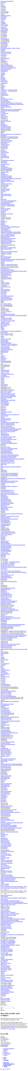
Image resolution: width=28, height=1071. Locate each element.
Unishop (5, 1055)
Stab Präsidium (4, 43)
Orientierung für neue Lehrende (8, 602)
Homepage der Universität (8, 1026)
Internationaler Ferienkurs (6, 871)
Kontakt (2, 182)
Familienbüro (4, 135)
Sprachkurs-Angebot (5, 189)
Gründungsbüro (4, 146)
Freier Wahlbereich (5, 402)
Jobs (2, 250)
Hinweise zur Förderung (6, 694)
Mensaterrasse (4, 325)
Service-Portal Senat (5, 289)
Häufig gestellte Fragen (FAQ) (7, 880)
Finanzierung (4, 771)
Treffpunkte (3, 671)
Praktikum (3, 526)
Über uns (3, 976)
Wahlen (2, 301)
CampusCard (4, 623)
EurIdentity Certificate (6, 963)
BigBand (3, 668)
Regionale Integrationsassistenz (8, 829)
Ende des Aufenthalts (5, 824)
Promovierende (4, 773)
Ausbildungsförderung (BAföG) (8, 531)
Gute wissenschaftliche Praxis (7, 713)
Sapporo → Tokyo (5, 905)
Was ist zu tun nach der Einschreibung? (9, 473)
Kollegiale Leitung (5, 756)
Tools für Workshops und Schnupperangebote (11, 428)
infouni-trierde (7, 1043)
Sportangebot (4, 151)
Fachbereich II (4, 61)
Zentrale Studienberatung (6, 239)
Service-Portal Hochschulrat (7, 295)
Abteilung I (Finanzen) (6, 217)
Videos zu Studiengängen (6, 426)
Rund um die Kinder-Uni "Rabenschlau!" (10, 414)
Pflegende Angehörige (6, 179)
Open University (4, 651)
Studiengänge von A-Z (6, 387)
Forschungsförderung (5, 684)
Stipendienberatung (5, 548)
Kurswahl (3, 821)
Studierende (3, 211)
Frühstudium (3, 421)
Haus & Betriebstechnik (6, 256)
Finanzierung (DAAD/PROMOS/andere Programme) (13, 919)
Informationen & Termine (6, 299)
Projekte (2, 972)
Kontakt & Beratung (5, 710)
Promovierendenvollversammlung (8, 758)
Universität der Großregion (7, 349)
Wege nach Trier (4, 803)
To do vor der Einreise (6, 843)
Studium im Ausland (5, 907)
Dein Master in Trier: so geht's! (8, 564)
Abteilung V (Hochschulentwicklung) (9, 264)
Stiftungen (3, 706)
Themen (2, 328)
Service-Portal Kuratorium (6, 298)
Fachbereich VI (4, 117)
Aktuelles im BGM (5, 139)
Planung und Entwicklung (6, 272)
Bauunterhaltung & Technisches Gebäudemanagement (13, 259)
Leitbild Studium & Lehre (6, 594)
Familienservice (4, 174)
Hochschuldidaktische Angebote (8, 588)
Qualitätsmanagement (5, 273)
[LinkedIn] (10, 1069)
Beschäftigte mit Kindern (6, 177)
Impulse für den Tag (5, 142)
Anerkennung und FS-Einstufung (8, 67)
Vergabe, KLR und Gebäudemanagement (10, 226)
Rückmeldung (4, 505)
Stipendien (3, 538)
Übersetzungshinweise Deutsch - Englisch (10, 945)
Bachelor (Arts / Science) (6, 391)
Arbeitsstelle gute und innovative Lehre (9, 267)
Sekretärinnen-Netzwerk (6, 277)
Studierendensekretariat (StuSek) (8, 238)
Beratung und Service (5, 619)
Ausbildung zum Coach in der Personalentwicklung (12, 633)
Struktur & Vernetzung (6, 753)
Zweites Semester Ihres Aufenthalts (9, 825)
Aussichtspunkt (4, 28)
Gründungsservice (5, 722)
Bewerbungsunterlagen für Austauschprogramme (12, 921)
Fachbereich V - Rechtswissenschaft (9, 89)
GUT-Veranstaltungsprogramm (8, 741)
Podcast (2, 20)
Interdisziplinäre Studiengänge (7, 389)
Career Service (4, 568)
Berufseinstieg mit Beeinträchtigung (9, 581)
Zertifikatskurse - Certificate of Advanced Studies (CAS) (13, 631)
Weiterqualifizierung (5, 770)
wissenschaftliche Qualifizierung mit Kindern (11, 178)
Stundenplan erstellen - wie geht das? (9, 486)
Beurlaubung (3, 495)
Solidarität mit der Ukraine (7, 805)
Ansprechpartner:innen (6, 846)
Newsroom (3, 723)
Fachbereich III (4, 70)
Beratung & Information (6, 769)
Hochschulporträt (4, 11)
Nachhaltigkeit (4, 31)
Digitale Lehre (4, 591)
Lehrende (3, 212)
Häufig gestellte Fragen (6, 106)
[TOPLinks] (3, 294)
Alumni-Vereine (4, 340)
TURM (2, 281)
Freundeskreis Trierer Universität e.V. (9, 344)
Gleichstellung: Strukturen (6, 168)
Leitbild (2, 14)
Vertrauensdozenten (5, 730)
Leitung (2, 220)
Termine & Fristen (5, 509)
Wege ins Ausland (5, 884)
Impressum (3, 979)
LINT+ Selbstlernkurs (6, 990)
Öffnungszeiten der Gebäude (7, 503)
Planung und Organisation (6, 863)
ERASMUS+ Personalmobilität (8, 942)
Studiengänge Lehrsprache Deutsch (9, 456)
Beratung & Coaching (6, 208)
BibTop (2, 327)
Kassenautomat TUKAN (6, 502)
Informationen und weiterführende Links (10, 717)
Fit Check (3, 558)
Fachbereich (3, 57)
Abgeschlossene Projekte (6, 318)
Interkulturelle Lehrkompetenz (7, 985)
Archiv (2, 369)
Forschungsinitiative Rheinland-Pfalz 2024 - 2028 (12, 697)
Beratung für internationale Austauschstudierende (12, 822)
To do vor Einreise (5, 865)
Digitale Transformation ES (7, 616)
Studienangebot (4, 93)
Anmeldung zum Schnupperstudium (9, 443)
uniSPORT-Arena (5, 323)
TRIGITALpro (4, 614)
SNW (2, 280)
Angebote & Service (5, 164)
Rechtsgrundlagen (5, 105)
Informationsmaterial (5, 946)
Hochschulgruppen (5, 663)
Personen (3, 97)
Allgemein (3, 74)
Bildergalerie (3, 409)
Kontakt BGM (4, 143)
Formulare (3, 537)
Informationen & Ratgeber (6, 738)
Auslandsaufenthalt (5, 525)
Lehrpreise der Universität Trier (8, 608)
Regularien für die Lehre (6, 595)
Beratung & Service (5, 676)
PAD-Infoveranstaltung (6, 926)
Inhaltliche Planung (5, 932)
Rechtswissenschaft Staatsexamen (8, 396)
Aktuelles (3, 73)
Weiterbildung (4, 620)
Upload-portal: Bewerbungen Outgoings (10, 920)
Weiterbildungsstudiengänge (7, 627)
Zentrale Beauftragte (5, 203)
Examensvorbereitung (5, 101)
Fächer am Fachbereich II (6, 65)
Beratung (3, 675)
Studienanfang (4, 470)
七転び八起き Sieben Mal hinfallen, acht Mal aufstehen (13, 898)
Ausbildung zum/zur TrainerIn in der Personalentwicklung (14, 635)
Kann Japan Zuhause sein (6, 895)
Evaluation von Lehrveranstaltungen (9, 601)
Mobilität (3, 658)
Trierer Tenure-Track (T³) (6, 752)
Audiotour (3, 22)
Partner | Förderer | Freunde (7, 333)
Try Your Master (4, 559)
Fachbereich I (4, 54)
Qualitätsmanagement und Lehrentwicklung (10, 618)
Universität (3, 6)
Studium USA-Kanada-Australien (8, 915)
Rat (1, 757)
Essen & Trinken (4, 659)
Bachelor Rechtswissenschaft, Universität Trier (11, 103)
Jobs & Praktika (4, 672)
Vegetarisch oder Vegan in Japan (8, 904)
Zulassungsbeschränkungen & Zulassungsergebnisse (12, 458)
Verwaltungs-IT (4, 276)
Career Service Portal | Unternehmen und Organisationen (13, 572)
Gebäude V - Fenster (5, 322)
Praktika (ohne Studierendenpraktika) (9, 251)
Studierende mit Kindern (6, 176)
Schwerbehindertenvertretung (7, 160)
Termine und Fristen (5, 842)
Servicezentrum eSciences (6, 183)
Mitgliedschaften (4, 352)
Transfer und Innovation (6, 275)
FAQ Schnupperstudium (6, 438)
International (3, 797)
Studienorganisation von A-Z (7, 490)
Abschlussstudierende (5, 807)
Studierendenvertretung (6, 194)
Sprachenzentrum (4, 185)
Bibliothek (3, 131)
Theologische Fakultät (6, 127)
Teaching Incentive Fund (6, 607)
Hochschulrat (4, 292)
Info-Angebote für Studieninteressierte (9, 430)
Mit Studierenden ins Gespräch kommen (10, 422)
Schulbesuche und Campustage (8, 427)
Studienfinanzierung (5, 529)
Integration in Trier (5, 947)
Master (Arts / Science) (6, 392)
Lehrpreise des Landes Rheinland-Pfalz (9, 610)
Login (2, 363)
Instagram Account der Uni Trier (8, 431)
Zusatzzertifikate (4, 401)
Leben (2, 654)
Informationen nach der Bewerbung (9, 826)
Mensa (4, 1051)
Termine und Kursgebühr (6, 874)
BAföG (2, 108)
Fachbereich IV (4, 80)
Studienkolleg (4, 464)
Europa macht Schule (5, 911)
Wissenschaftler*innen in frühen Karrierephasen (11, 764)
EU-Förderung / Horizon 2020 (7, 943)
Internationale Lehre (5, 593)
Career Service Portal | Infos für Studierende (11, 571)
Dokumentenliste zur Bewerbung (8, 457)
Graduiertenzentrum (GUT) (7, 735)
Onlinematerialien (5, 653)
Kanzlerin (3, 50)
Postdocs (3, 781)
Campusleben (4, 358)
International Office (5, 237)
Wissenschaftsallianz (5, 348)
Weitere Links (4, 964)
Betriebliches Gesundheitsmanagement (9, 136)
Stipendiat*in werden (5, 554)
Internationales (4, 125)
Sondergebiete (4, 221)
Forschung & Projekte (6, 126)
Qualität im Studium (5, 504)
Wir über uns (3, 153)
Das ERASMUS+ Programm (7, 939)
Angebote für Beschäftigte (6, 140)
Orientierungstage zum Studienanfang (9, 474)
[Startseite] (7, 1)
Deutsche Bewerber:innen (6, 452)
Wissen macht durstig (5, 440)
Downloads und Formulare (7, 99)
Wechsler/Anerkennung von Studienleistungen (11, 109)
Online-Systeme (4, 641)
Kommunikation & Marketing (7, 269)
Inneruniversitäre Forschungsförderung (9, 687)
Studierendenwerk (5, 350)
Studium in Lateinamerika (6, 917)
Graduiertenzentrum (5, 144)
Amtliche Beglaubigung (6, 451)
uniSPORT (3, 312)
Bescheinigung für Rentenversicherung (9, 494)
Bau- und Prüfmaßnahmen (7, 305)
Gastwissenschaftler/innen (6, 860)
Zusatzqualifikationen (5, 521)
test (1, 997)
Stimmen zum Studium (6, 339)
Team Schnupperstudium (6, 442)
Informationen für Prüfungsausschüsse (9, 518)
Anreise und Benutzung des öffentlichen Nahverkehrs (13, 877)
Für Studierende (4, 960)
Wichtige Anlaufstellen (6, 129)
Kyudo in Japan (4, 899)
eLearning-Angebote (5, 743)
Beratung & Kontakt (5, 813)
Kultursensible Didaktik (6, 986)
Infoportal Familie (5, 172)
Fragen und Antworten (6, 977)
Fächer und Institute (5, 58)
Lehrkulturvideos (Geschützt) (7, 992)
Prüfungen (3, 59)
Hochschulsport (4, 147)
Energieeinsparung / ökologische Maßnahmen (11, 331)
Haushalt (3, 222)
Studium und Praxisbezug (6, 577)
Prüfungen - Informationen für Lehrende (10, 516)
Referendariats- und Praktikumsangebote (10, 110)
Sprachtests (3, 191)
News (2, 353)
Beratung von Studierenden (7, 988)
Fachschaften (4, 199)
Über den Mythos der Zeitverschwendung (10, 900)
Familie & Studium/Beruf (6, 169)
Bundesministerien (5, 705)
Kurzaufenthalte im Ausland (7, 922)
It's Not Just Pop (4, 896)
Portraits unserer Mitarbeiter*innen (8, 247)
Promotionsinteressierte (6, 766)
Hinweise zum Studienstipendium (8, 696)
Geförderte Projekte (5, 346)
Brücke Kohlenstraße (5, 324)
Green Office (4, 33)
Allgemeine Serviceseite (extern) (8, 245)
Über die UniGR (4, 952)
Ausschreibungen (4, 229)
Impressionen (4, 37)
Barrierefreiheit (4, 332)
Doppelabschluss (4, 496)
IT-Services (6, 1052)
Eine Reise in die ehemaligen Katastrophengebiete (12, 902)
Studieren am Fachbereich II (7, 66)
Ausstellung (3, 23)
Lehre (2, 582)
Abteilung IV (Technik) (6, 252)
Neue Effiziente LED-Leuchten (8, 314)
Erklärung (3, 367)
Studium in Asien (4, 916)
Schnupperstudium (5, 434)
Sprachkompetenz (5, 989)
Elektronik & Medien (5, 258)
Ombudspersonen (5, 715)
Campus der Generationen (6, 638)
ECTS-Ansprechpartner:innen (7, 820)
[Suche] (1, 1006)
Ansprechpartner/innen (6, 230)
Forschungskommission (6, 731)
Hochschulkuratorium (5, 297)
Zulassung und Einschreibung (7, 851)
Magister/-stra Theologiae (6, 397)
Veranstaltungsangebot (6, 576)
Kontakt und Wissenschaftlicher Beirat (9, 881)
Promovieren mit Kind (6, 749)
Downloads (3, 994)
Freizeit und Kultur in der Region (8, 878)
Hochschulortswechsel (6, 500)
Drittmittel (3, 224)
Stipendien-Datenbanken (6, 547)
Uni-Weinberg (4, 35)
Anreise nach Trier (5, 372)
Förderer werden (4, 552)
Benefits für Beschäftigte (6, 249)
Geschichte (3, 18)
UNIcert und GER (5, 190)
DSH (2, 192)
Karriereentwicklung (5, 778)
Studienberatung (4, 839)
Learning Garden (4, 29)
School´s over (4, 432)
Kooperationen (4, 761)
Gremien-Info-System (5, 286)
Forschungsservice (5, 268)
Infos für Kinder (4, 415)
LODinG (3, 700)
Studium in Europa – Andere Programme (10, 913)
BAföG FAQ (4, 535)
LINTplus (3, 615)
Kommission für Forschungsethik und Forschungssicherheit (9, 733)
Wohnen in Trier (4, 834)
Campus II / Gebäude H (6, 311)
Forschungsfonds (4, 689)
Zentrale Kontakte (5, 1044)
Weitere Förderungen (5, 751)
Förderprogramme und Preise (7, 605)
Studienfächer (4, 398)
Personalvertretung (5, 156)
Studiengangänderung (5, 499)
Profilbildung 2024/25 (6, 15)
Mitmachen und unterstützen (7, 975)
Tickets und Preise (5, 152)
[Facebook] (2, 1069)
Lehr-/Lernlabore (4, 629)
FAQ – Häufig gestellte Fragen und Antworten (11, 827)
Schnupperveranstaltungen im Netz (8, 439)
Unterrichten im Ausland (6, 928)
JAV (2, 159)
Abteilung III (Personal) (6, 242)
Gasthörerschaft (4, 642)
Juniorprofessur (4, 788)
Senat (2, 288)
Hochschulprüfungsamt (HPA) (7, 236)
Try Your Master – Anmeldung (7, 563)
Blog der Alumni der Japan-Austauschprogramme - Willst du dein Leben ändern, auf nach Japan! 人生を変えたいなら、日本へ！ (14, 888)
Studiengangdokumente (6, 599)
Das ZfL (2, 207)
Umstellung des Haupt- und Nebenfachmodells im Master (14, 567)
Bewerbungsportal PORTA (7, 449)
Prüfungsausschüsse (5, 517)
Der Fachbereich (4, 63)
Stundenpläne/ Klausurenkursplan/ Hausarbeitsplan (12, 104)
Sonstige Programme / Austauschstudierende (11, 466)
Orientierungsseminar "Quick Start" (9, 809)
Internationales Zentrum (6, 968)
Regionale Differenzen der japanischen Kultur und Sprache (14, 903)
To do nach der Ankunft (6, 844)
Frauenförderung (4, 166)
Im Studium (3, 92)
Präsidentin (3, 49)
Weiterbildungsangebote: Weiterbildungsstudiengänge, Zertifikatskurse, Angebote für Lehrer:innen (13, 625)
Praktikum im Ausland (6, 924)
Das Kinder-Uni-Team (6, 418)
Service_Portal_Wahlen (6, 303)
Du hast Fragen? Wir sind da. (7, 565)
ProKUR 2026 (4, 116)
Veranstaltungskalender (6, 361)
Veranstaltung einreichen (6, 412)
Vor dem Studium (5, 209)
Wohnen (2, 657)
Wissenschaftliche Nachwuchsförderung (10, 701)
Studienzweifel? (4, 508)
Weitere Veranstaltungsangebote (8, 744)
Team (2, 762)
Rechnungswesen (5, 225)
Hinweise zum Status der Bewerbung (9, 448)
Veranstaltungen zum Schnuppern (8, 436)
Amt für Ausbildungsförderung (8, 234)
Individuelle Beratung (5, 589)
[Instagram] (8, 1069)
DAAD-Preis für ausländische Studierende (10, 812)
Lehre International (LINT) (7, 980)
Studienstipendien (5, 542)
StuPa (2, 196)
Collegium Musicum (5, 670)
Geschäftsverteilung (5, 41)
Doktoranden (4, 929)
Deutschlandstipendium (6, 342)
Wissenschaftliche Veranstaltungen (8, 691)
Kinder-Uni (3, 406)
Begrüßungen (4, 477)
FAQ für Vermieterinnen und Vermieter (9, 831)
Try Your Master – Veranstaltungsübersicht (10, 561)
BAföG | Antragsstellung (6, 534)
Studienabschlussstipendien (7, 811)
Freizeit (2, 661)
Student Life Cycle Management (8, 241)
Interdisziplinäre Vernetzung (7, 760)
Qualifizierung (4, 585)
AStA (2, 198)
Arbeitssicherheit (4, 45)
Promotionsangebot (5, 850)
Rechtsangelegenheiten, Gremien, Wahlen (10, 48)
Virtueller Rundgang (5, 376)
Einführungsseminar (5, 818)
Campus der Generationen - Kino (8, 645)
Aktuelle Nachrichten (5, 965)
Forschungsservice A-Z (6, 711)
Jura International (4, 95)
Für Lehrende (4, 962)
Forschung (3, 79)
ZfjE (2, 96)
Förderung (3, 745)
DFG (2, 702)
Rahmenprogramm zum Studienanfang (9, 481)
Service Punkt (11, 1028)
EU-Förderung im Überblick (7, 704)
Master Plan (3, 555)
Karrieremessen (4, 573)
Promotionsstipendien (5, 543)
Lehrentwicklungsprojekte (6, 611)
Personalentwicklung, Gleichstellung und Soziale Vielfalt (13, 271)
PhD (2, 465)
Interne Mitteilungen (5, 365)
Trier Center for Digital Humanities (8, 200)
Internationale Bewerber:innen (7, 460)
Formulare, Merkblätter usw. (7, 260)
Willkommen (3, 971)
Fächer (2, 75)
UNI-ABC (3, 485)
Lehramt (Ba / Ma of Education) (8, 395)
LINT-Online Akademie (6, 982)
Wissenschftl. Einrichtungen (7, 213)
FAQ (2, 468)
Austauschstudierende (5, 814)
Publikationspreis (4, 748)
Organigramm (4, 16)
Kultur (2, 666)
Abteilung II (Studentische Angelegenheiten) (11, 232)
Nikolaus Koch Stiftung (6, 692)
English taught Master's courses (8, 393)
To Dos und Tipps (5, 909)
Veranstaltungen (4, 796)
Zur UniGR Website (5, 967)
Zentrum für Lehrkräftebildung (8, 204)
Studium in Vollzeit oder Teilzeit (8, 400)
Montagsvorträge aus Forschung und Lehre (10, 644)
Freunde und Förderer (5, 419)
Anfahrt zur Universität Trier (7, 374)
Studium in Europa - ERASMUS (8, 912)
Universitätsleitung (5, 39)
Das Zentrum (4, 187)
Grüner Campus (4, 24)
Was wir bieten (4, 246)
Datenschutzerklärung (5, 1001)
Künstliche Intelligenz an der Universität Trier (11, 134)
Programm (3, 410)
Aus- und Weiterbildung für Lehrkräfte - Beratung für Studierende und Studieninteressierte (13, 637)
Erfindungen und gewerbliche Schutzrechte (10, 721)
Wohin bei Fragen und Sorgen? (8, 482)
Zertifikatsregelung (5, 993)
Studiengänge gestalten (6, 603)
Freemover (3, 835)
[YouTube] (6, 1069)
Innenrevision (4, 46)
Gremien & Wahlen (5, 282)
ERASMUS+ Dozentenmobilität (8, 941)
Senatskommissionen (5, 290)
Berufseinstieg (4, 578)
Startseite (3, 5)
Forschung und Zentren (6, 69)
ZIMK (2, 133)
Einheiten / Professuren (6, 121)
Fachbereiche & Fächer (6, 52)
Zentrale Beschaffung (5, 228)
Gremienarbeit (4, 285)
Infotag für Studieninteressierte (7, 423)
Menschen (3, 359)
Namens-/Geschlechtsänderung (8, 492)
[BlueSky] (4, 1069)
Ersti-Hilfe (3, 483)
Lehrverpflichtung (5, 598)
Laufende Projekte (5, 309)
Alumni (2, 88)
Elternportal (3, 413)
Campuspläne (4, 375)
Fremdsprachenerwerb (6, 524)
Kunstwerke (3, 27)
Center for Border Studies (6, 954)
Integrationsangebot (5, 841)
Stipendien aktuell (5, 541)
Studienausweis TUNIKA (6, 507)
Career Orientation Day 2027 (7, 575)
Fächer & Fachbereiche (8, 1048)
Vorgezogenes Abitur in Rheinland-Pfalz (10, 455)
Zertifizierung (4, 590)
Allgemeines (3, 155)
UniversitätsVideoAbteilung (7, 202)
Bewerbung (3, 444)
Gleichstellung (4, 161)
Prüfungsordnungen (5, 520)
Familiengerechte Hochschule (7, 181)
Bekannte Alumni (5, 341)
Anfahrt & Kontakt (5, 370)
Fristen (2, 469)
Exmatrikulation (4, 498)
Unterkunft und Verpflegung (7, 876)
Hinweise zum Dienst (5, 447)
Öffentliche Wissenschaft (6, 646)
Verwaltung (3, 215)
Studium (2, 76)
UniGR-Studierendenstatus (7, 959)
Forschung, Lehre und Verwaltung (8, 937)
